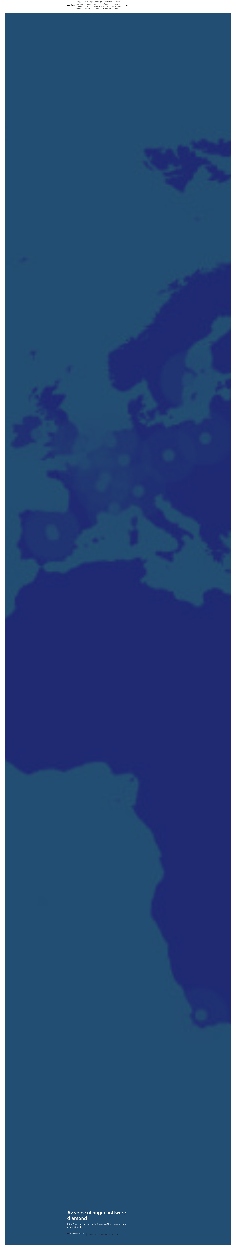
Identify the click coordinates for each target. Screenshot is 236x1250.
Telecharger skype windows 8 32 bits (98, 5)
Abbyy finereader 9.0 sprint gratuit (80, 5)
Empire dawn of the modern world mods (103, 1234)
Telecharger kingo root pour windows (89, 5)
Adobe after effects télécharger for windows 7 (108, 5)
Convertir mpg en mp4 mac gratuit (118, 5)
